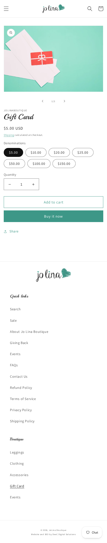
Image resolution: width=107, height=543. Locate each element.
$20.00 (59, 152)
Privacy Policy (21, 410)
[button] (6, 8)
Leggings (17, 452)
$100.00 (39, 163)
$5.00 (13, 152)
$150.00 (64, 163)
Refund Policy (21, 387)
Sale (13, 320)
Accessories (19, 475)
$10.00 (36, 152)
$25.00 (82, 152)
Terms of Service (23, 399)
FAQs (14, 365)
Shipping (9, 135)
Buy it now (53, 216)
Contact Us (19, 376)
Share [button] (14, 231)
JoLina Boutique (58, 530)
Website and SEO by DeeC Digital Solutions (53, 534)
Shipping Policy (22, 421)
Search (15, 309)
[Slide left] (42, 101)
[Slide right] (64, 101)
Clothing (17, 463)
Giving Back (19, 343)
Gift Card (17, 486)
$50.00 (14, 163)
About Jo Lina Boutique (29, 331)
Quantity (10, 174)
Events (15, 354)
